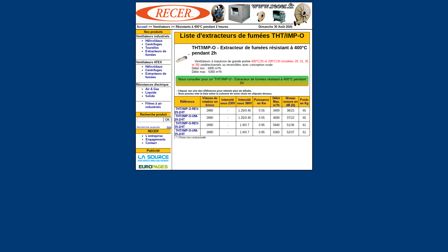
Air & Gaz (152, 89)
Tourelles (152, 47)
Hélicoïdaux (153, 40)
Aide (169, 127)
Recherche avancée (148, 127)
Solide (150, 96)
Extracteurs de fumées (155, 52)
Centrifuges (153, 44)
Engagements (155, 139)
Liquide (150, 92)
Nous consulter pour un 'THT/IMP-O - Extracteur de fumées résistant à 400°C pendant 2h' (242, 81)
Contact (151, 143)
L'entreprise (154, 136)
